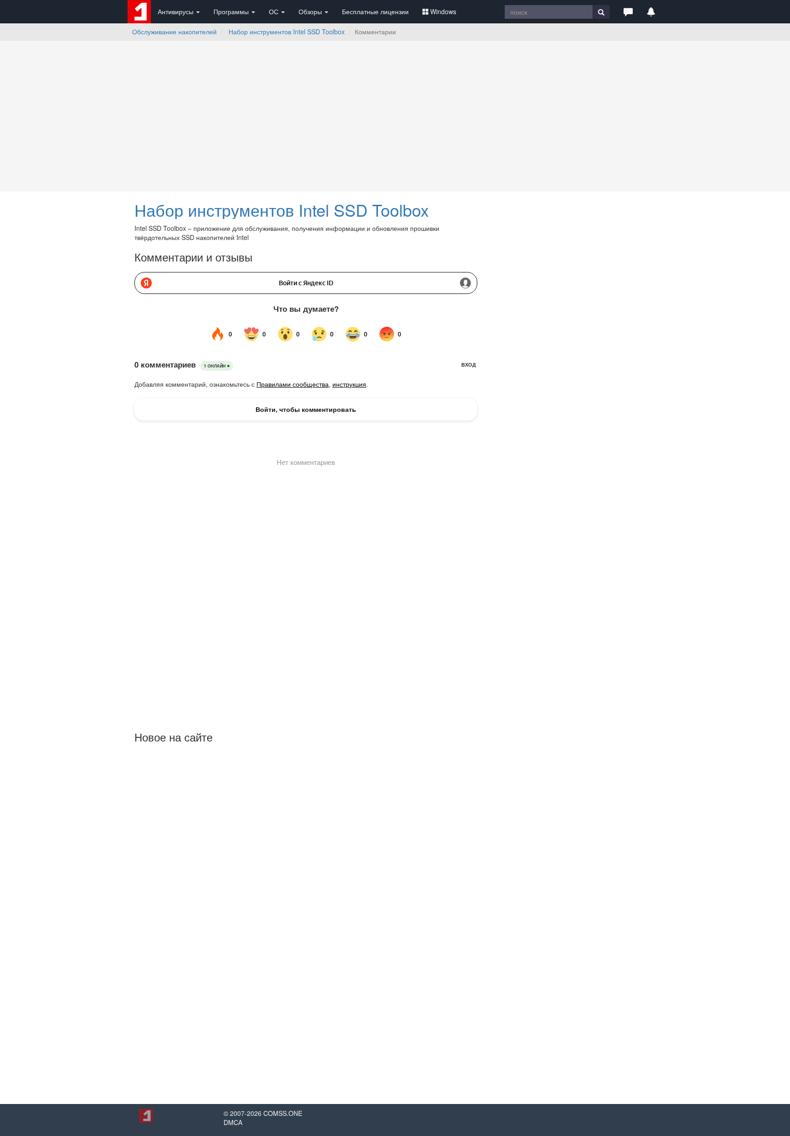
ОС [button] (274, 11)
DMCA (233, 1122)
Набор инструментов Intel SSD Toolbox (287, 31)
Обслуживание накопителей (174, 31)
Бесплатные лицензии (375, 11)
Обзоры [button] (311, 11)
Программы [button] (232, 11)
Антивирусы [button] (176, 11)
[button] (628, 11)
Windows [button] (443, 11)
